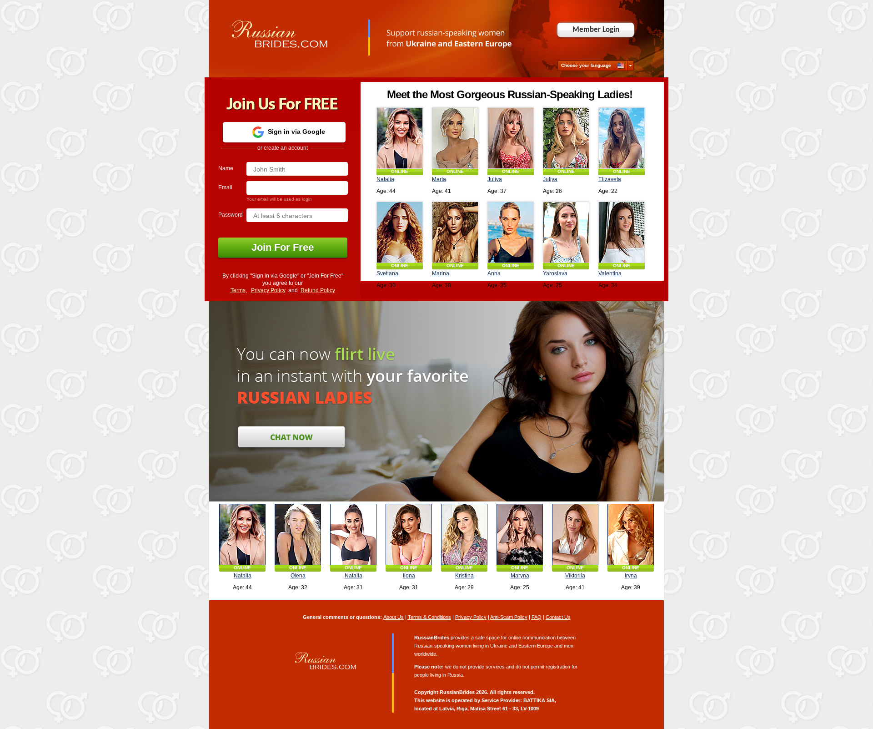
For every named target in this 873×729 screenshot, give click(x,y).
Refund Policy (318, 290)
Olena (298, 575)
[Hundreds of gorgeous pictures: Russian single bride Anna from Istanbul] (510, 232)
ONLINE (399, 171)
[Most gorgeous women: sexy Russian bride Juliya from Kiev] (510, 138)
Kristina (464, 575)
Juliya (494, 179)
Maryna (520, 575)
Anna (494, 273)
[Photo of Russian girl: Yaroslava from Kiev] (566, 232)
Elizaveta (609, 179)
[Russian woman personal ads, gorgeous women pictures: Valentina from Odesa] (621, 232)
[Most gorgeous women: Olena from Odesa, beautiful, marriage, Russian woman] (298, 534)
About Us (393, 617)
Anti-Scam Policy (508, 617)
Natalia (385, 179)
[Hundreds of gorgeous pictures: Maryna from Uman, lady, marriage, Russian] (519, 534)
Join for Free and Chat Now (291, 436)
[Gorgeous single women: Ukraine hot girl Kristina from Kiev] (464, 534)
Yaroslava (555, 273)
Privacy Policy (268, 290)
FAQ (537, 617)
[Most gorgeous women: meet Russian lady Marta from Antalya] (455, 138)
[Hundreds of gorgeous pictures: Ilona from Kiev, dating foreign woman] (408, 534)
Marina (440, 273)
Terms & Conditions (429, 617)
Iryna (631, 575)
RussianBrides (457, 692)
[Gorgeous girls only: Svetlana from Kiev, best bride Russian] (399, 232)
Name (225, 168)
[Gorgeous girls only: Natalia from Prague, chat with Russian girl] (353, 534)
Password (230, 215)
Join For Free (266, 247)
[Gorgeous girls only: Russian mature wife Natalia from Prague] (399, 138)
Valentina (610, 273)
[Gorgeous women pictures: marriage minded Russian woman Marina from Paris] (455, 232)
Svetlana (387, 273)
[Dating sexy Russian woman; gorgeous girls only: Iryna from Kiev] (630, 534)
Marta (439, 179)
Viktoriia (575, 575)
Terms (238, 290)
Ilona (409, 575)
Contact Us (558, 617)
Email (225, 187)
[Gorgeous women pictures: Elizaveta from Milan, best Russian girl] (621, 138)
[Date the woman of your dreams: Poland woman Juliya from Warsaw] (566, 138)
